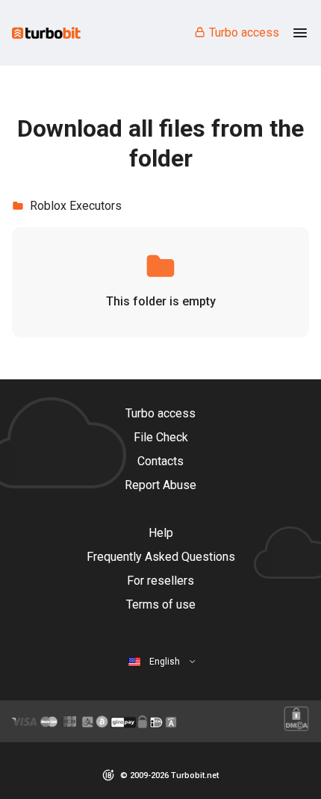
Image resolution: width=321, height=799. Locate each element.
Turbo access (244, 32)
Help (161, 533)
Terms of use (161, 604)
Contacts (160, 461)
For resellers (160, 580)
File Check (161, 437)
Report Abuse (160, 485)
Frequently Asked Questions (161, 557)
